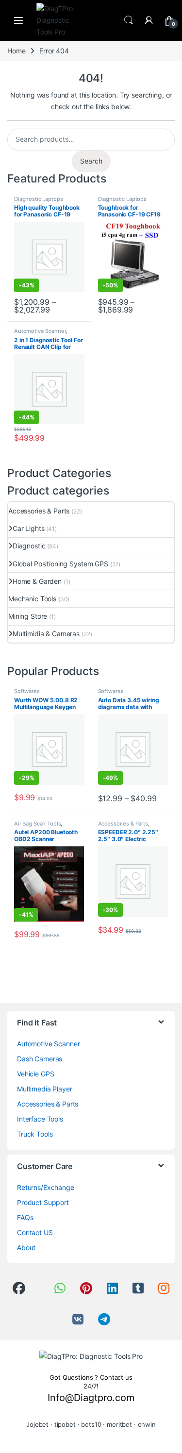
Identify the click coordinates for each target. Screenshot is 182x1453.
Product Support (43, 1202)
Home (16, 51)
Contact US (35, 1232)
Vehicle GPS (35, 1074)
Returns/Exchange (45, 1187)
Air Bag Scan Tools (37, 823)
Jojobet (37, 1424)
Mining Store (27, 616)
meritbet (119, 1424)
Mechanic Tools (32, 598)
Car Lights (28, 528)
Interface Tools (40, 1119)
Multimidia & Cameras (46, 633)
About (26, 1247)
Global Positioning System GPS (60, 564)
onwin (147, 1424)
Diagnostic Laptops (38, 199)
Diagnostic (29, 546)
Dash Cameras (39, 1059)
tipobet (65, 1424)
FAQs (25, 1217)
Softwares (27, 691)
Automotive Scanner (40, 331)
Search (128, 20)
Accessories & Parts (38, 511)
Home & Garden (37, 581)
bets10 (91, 1424)
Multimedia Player (44, 1089)
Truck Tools (34, 1134)
